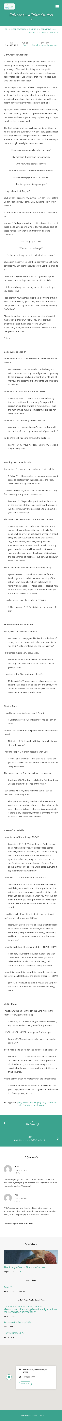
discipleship (52, 1102)
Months (53, 32)
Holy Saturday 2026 (14, 1333)
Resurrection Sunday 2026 (17, 1322)
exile (20, 1105)
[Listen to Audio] (20, 1272)
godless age (39, 1105)
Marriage (53, 45)
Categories (34, 32)
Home (6, 29)
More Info (25, 1384)
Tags (44, 32)
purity (19, 1102)
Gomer (26, 1102)
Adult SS (8, 1287)
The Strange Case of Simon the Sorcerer (25, 1267)
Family (46, 45)
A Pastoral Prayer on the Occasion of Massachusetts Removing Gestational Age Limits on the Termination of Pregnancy (31, 1309)
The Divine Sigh (32, 1124)
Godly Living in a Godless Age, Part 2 (29, 1139)
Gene (25, 45)
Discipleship (33, 29)
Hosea (33, 1102)
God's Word (28, 1105)
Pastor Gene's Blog (18, 29)
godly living (41, 1102)
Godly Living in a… (48, 29)
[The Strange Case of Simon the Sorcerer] (31, 1262)
